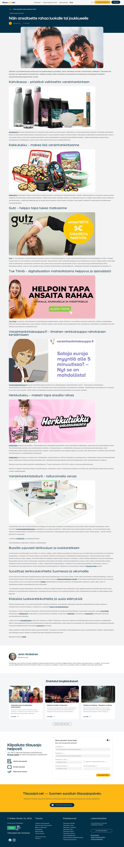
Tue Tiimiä (12, 321)
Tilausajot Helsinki (69, 823)
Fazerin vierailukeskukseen (58, 607)
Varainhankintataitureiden (25, 529)
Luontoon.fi (40, 625)
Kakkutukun (13, 195)
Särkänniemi (23, 614)
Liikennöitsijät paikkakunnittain (73, 837)
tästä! (24, 637)
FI (91, 2)
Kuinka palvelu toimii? (50, 2)
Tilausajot (37, 2)
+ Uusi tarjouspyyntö (102, 2)
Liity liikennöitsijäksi (102, 830)
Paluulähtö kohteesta (61, 766)
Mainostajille (39, 831)
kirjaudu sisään (13, 755)
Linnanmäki (104, 611)
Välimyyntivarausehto (98, 837)
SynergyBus (19, 823)
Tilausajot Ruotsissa (69, 839)
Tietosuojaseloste (97, 839)
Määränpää (59, 753)
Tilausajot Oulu (68, 829)
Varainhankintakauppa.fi (18, 385)
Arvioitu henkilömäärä (90, 766)
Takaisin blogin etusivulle (16, 13)
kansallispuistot (26, 620)
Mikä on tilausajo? (41, 827)
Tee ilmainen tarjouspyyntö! (64, 805)
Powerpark (89, 614)
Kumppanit (38, 829)
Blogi (71, 2)
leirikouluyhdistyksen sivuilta (67, 579)
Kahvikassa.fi (13, 132)
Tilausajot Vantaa (69, 833)
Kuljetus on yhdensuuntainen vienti (96, 761)
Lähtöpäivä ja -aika (61, 759)
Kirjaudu (115, 2)
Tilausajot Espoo (68, 831)
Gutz (10, 258)
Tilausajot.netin (91, 566)
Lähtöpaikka (59, 746)
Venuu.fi (37, 838)
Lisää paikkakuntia (69, 835)
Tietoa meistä (39, 833)
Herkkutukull (13, 457)
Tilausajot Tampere (69, 827)
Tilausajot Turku (68, 825)
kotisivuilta (20, 538)
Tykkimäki (70, 614)
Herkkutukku (13, 445)
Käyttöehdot (95, 835)
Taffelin (43, 582)
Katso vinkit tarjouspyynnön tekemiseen (66, 743)
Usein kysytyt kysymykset (43, 825)
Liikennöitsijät (63, 2)
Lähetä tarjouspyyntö (42, 823)
